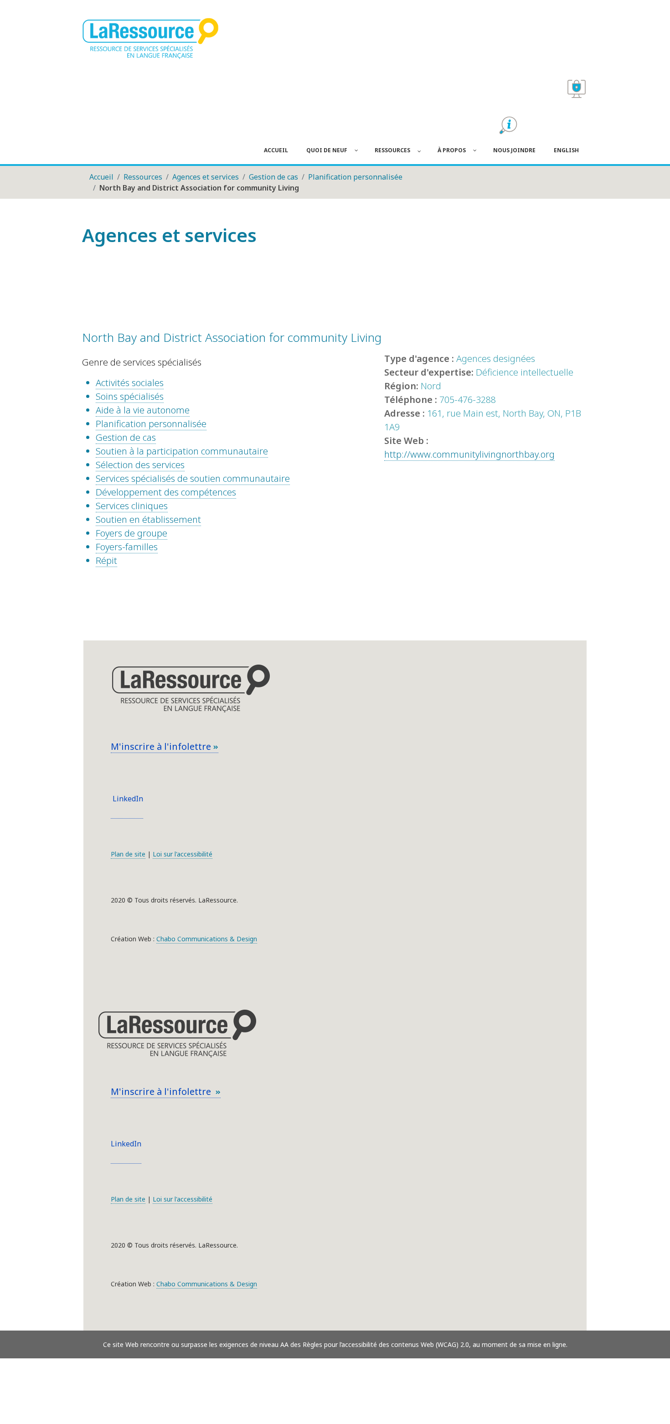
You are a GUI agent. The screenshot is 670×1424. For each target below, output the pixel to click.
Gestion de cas (126, 437)
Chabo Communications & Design (206, 938)
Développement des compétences (166, 492)
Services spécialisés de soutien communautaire (193, 478)
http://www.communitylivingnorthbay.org (469, 454)
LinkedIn (127, 799)
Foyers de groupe (131, 533)
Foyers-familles (127, 547)
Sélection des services (140, 465)
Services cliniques (132, 506)
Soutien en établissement (148, 519)
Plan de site (128, 854)
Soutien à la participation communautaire (182, 451)
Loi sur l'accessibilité (182, 854)
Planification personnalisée (151, 424)
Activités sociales (130, 383)
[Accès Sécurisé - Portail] (576, 88)
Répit (106, 560)
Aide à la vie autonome (143, 410)
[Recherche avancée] (508, 125)
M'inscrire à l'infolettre (162, 746)
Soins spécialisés (130, 396)
